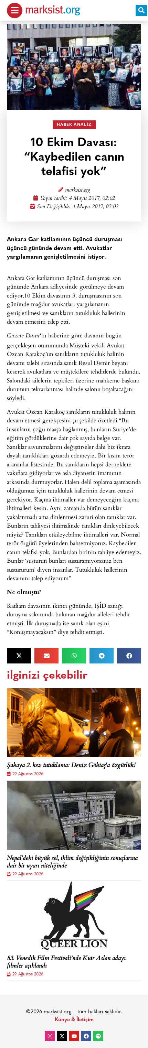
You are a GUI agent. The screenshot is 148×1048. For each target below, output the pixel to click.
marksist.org (77, 190)
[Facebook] (86, 1036)
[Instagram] (50, 1036)
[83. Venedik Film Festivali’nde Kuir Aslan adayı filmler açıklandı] (74, 915)
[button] (141, 10)
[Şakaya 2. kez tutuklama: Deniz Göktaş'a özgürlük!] (74, 722)
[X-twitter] (62, 1036)
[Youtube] (74, 1036)
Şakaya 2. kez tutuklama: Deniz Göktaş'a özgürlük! (71, 766)
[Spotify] (98, 1036)
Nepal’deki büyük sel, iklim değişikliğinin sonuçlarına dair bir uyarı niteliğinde (72, 862)
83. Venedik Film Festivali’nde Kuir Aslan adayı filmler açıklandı (66, 962)
